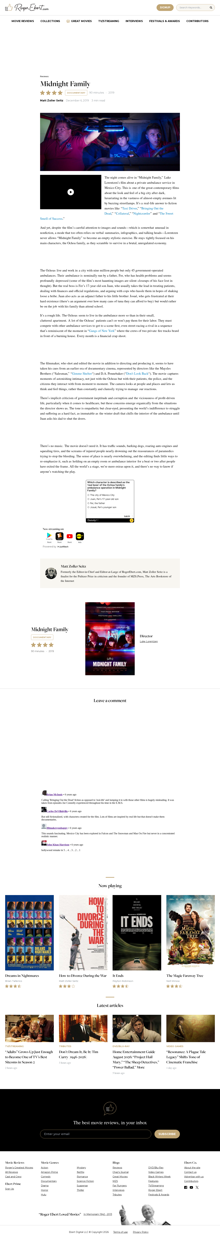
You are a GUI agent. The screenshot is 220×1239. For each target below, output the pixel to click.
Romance (82, 1176)
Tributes (117, 1194)
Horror (44, 1190)
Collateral (122, 213)
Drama (44, 1185)
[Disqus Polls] (110, 749)
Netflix (80, 1172)
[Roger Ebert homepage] (27, 7)
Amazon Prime (49, 1172)
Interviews (134, 21)
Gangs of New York (102, 331)
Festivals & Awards (164, 21)
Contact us (190, 1172)
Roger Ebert (155, 1190)
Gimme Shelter (82, 373)
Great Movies (81, 21)
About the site (192, 1167)
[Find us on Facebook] (185, 1187)
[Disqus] (110, 829)
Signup (165, 7)
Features (153, 1181)
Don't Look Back (137, 373)
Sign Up (9, 1188)
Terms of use (120, 1232)
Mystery (81, 1167)
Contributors (197, 21)
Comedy (46, 1176)
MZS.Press (137, 576)
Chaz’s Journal (121, 1172)
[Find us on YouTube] (191, 1187)
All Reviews (11, 1172)
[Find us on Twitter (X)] (197, 1187)
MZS (115, 1181)
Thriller (80, 1190)
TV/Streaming (108, 21)
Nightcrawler (141, 213)
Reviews (44, 76)
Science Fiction (85, 1181)
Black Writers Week (159, 1176)
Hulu (43, 1194)
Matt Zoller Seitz (51, 100)
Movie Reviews (23, 21)
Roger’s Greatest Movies (19, 1167)
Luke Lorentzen (149, 641)
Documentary (76, 92)
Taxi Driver (129, 208)
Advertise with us (194, 1176)
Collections (50, 21)
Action (44, 1167)
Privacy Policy (140, 1232)
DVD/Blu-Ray (155, 1167)
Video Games (155, 1172)
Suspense (82, 1185)
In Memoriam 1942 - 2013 (98, 1214)
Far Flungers (120, 1185)
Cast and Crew (13, 1176)
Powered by (49, 546)
